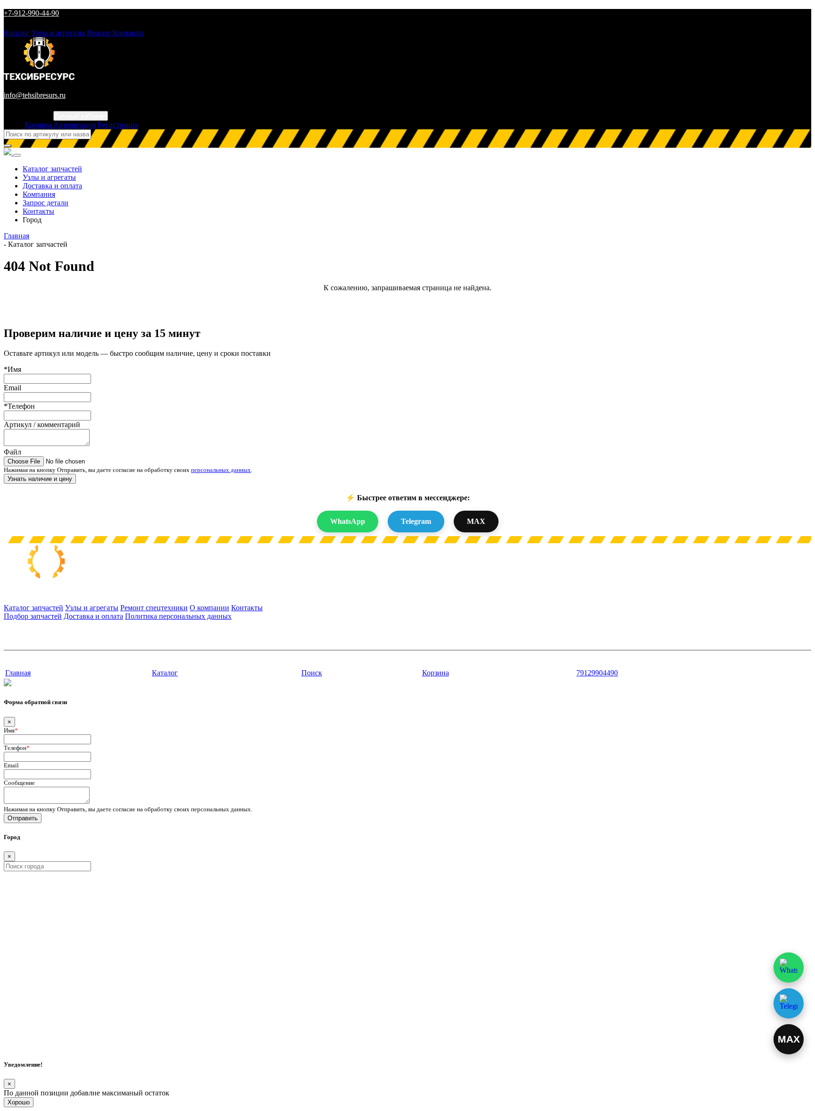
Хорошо (19, 1102)
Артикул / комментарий (42, 425)
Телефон (17, 747)
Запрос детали (45, 203)
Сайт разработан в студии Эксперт (50, 654)
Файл (12, 452)
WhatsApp (347, 521)
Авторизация (74, 125)
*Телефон (19, 406)
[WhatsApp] (788, 967)
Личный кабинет (80, 116)
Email (12, 388)
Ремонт (99, 33)
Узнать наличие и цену (40, 478)
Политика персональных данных (178, 616)
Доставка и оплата (52, 186)
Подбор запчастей (33, 616)
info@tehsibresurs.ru (35, 95)
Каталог (17, 33)
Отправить (23, 818)
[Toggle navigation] (17, 155)
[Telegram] (788, 1003)
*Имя (12, 369)
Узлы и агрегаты (58, 33)
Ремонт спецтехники (154, 608)
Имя (11, 730)
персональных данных (221, 469)
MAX (476, 521)
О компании (209, 608)
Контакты (128, 33)
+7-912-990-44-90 (31, 13)
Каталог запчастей (52, 169)
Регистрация (118, 125)
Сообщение (19, 782)
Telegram (416, 521)
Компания (39, 194)
